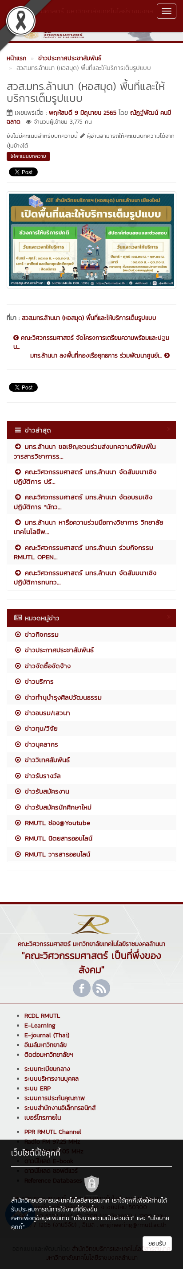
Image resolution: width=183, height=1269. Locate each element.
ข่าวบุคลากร (40, 744)
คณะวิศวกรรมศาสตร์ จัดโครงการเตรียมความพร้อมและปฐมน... (91, 342)
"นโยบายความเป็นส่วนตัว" (103, 1218)
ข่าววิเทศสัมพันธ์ (46, 760)
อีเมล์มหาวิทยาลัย (45, 1045)
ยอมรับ (157, 1243)
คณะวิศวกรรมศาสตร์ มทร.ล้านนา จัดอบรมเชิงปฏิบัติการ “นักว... (83, 501)
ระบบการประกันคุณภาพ (54, 1098)
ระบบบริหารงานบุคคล (51, 1078)
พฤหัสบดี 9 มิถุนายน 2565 (82, 112)
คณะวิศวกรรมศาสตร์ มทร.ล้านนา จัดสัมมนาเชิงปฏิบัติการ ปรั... (85, 476)
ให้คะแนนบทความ (28, 156)
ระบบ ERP (37, 1088)
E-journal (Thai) (46, 1035)
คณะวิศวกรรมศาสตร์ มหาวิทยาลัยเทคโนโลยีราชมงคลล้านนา (79, 15)
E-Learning (40, 1025)
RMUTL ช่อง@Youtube (56, 822)
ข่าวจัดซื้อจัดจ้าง (46, 666)
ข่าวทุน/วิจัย (40, 728)
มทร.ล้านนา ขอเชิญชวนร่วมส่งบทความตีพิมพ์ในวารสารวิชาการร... (85, 451)
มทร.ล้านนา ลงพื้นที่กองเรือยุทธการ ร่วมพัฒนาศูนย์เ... (97, 355)
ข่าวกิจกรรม (40, 634)
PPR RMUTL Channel (52, 1132)
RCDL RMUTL (42, 1015)
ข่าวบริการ (38, 681)
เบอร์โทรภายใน (42, 1117)
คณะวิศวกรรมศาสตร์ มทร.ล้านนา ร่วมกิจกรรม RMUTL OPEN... (83, 552)
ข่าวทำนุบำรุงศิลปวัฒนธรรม (62, 697)
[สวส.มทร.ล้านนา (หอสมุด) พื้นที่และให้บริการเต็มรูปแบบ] (91, 238)
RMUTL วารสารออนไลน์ (56, 854)
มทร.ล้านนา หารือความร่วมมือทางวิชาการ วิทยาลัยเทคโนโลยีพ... (88, 527)
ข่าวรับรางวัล (41, 776)
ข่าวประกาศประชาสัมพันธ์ (58, 650)
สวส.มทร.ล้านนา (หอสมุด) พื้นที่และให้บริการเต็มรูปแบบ (89, 318)
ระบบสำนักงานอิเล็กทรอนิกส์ (59, 1108)
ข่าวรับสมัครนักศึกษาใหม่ (57, 807)
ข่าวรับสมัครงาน (45, 791)
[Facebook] (82, 988)
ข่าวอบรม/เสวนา (46, 713)
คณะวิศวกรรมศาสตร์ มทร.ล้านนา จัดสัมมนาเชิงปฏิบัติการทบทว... (85, 577)
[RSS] (101, 988)
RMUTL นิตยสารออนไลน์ (57, 838)
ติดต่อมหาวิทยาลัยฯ (48, 1054)
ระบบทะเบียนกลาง (47, 1069)
